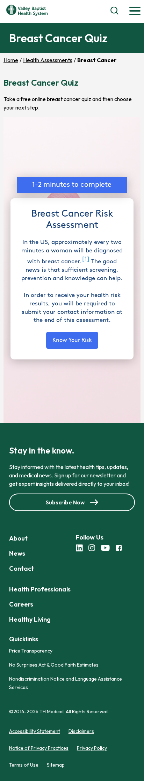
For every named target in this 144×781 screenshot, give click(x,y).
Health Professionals (40, 589)
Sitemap (56, 765)
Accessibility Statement (34, 731)
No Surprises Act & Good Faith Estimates (54, 665)
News (17, 553)
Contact (21, 568)
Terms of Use (23, 765)
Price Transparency (30, 651)
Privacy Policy (92, 748)
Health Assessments (47, 60)
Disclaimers (81, 731)
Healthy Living (30, 619)
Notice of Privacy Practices (39, 748)
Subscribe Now (65, 502)
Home (10, 60)
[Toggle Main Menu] (135, 11)
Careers (21, 604)
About (18, 538)
